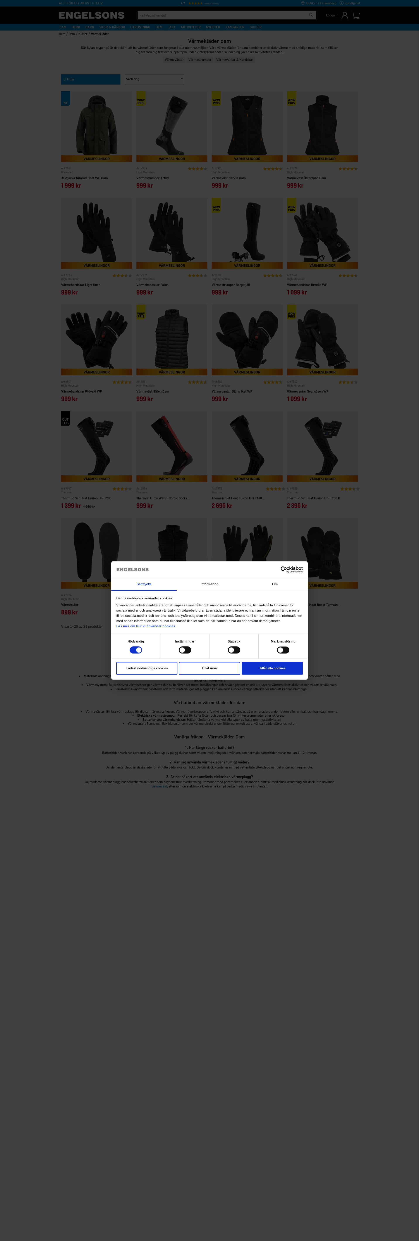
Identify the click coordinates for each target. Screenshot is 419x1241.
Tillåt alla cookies (272, 668)
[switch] (185, 650)
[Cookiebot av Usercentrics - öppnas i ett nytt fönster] (284, 569)
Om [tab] (275, 584)
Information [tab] (209, 584)
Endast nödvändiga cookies (147, 668)
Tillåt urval (210, 668)
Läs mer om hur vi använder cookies (145, 626)
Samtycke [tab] (144, 584)
